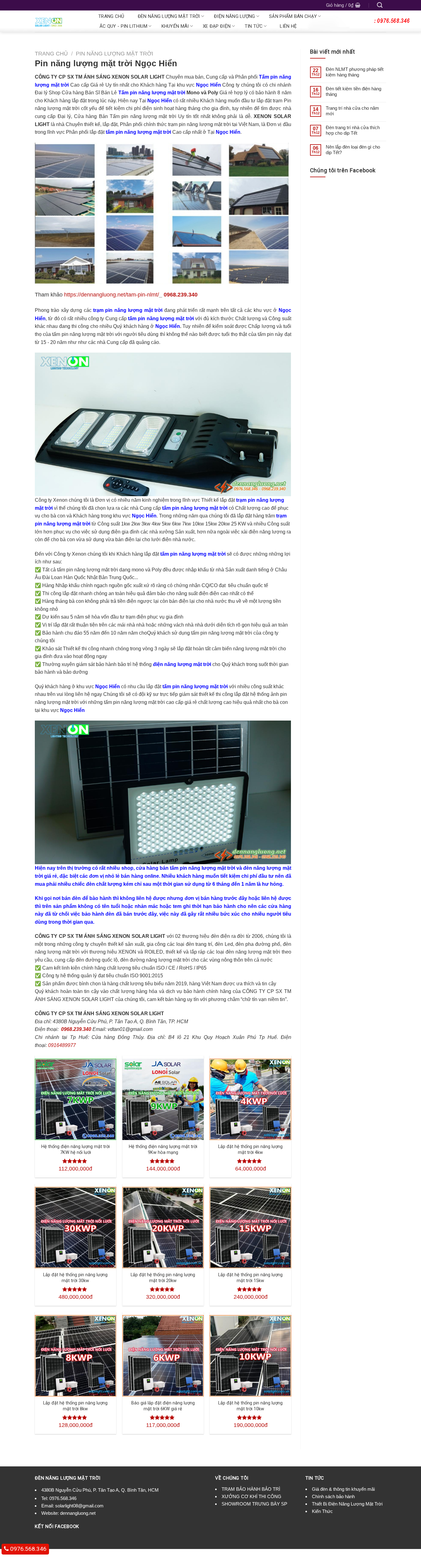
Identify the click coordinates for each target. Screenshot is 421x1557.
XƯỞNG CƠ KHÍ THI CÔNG (251, 1496)
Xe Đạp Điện (217, 26)
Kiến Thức (322, 1511)
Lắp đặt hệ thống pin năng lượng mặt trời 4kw (250, 1149)
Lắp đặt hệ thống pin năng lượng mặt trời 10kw (250, 1406)
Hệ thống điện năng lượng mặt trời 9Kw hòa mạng (163, 1149)
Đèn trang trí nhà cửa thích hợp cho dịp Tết (353, 130)
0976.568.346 (62, 1498)
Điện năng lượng (234, 16)
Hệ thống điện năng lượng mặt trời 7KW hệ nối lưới (75, 1149)
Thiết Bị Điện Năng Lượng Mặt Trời (347, 1503)
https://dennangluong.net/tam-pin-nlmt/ (111, 295)
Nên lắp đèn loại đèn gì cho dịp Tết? (353, 149)
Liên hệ (288, 26)
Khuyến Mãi (175, 26)
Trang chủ (111, 16)
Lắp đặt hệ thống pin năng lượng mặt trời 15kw (250, 1277)
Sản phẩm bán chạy (293, 16)
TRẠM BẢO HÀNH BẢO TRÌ (251, 1489)
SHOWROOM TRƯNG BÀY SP (254, 1503)
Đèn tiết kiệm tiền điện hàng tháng (353, 91)
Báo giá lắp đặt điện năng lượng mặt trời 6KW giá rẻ (163, 1406)
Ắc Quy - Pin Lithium (123, 26)
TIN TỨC (254, 26)
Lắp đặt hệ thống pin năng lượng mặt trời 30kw (75, 1277)
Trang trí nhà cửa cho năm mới (352, 110)
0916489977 (62, 1045)
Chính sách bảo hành (333, 1496)
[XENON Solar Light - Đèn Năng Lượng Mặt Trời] (60, 21)
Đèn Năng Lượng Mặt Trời (169, 16)
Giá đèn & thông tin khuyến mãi (343, 1489)
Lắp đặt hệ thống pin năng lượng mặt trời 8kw (75, 1406)
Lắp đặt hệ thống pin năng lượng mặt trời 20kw (163, 1277)
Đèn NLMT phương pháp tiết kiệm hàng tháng (354, 72)
